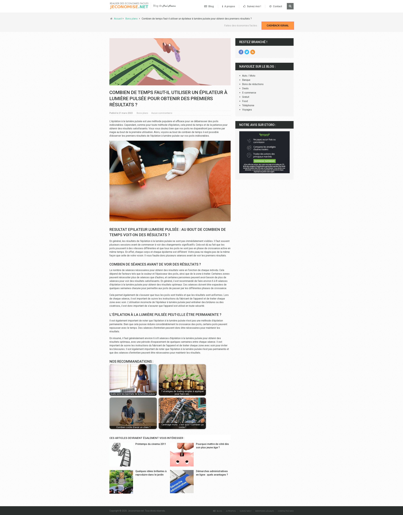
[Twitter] (246, 52)
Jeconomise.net (136, 510)
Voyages (247, 109)
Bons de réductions (253, 84)
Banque (246, 79)
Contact (277, 6)
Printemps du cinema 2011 (150, 444)
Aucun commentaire (161, 113)
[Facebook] (241, 52)
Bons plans (131, 18)
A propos (229, 6)
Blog (211, 6)
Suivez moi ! (253, 6)
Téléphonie (248, 105)
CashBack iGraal (278, 25)
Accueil (118, 18)
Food (245, 101)
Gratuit (245, 96)
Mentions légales (264, 510)
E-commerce (249, 92)
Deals (245, 88)
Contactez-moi (286, 510)
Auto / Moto (248, 75)
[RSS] (252, 52)
